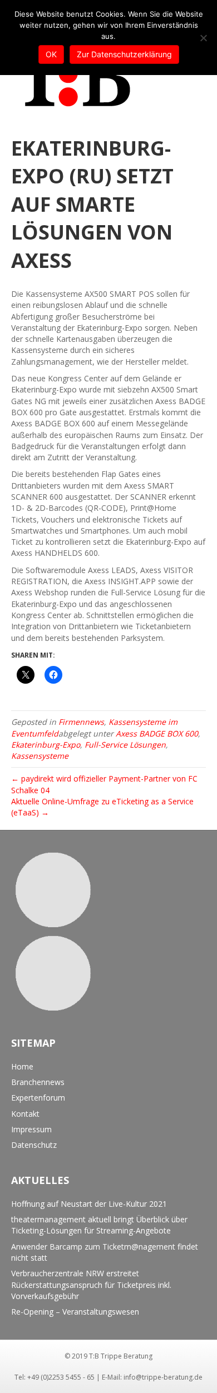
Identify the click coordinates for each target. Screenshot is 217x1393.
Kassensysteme (39, 755)
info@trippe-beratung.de (163, 1377)
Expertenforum (38, 1097)
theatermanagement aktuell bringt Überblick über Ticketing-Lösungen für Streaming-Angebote (99, 1225)
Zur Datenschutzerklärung (124, 54)
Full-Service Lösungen (125, 744)
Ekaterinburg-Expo (45, 744)
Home (22, 1066)
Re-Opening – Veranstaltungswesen (75, 1311)
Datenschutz (34, 1145)
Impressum (31, 1129)
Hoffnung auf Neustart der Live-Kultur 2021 (89, 1203)
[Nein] (203, 37)
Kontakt (25, 1113)
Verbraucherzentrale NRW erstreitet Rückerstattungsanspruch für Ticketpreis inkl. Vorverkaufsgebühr (91, 1284)
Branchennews (38, 1082)
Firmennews (81, 722)
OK (51, 54)
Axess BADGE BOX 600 (157, 733)
